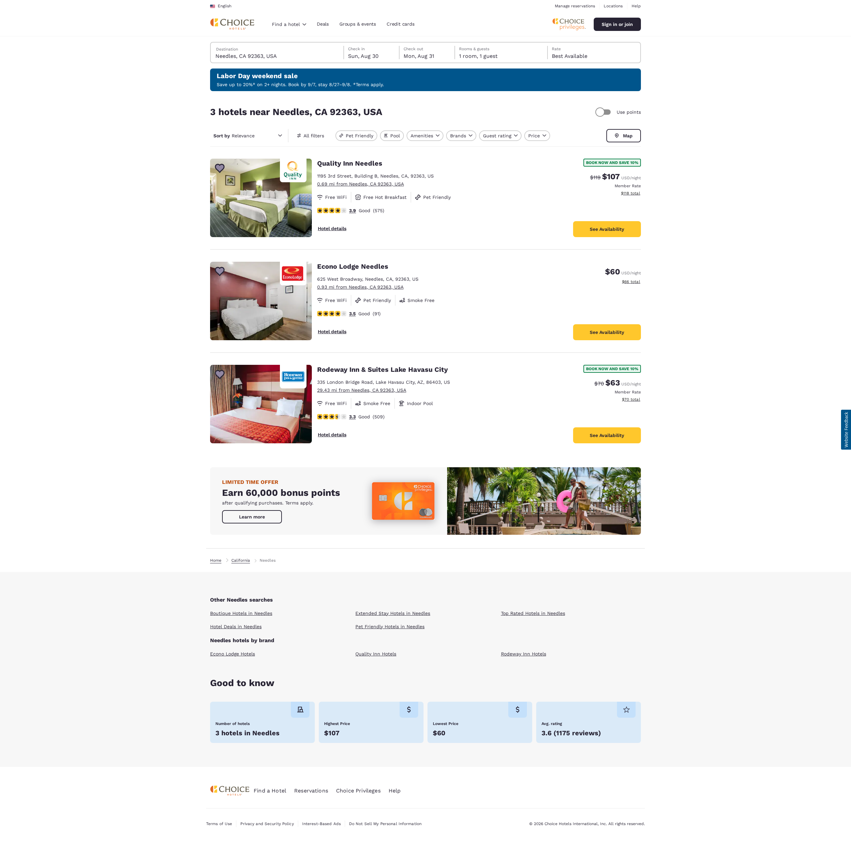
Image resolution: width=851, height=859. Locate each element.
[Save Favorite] (219, 168)
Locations (613, 6)
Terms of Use (219, 823)
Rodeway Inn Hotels (523, 653)
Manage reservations (575, 6)
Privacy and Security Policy (267, 823)
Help (636, 6)
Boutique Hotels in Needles (241, 613)
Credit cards (401, 24)
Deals (323, 24)
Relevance (234, 135)
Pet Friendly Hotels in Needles (390, 626)
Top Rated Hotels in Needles (533, 613)
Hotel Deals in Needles (236, 626)
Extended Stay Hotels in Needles (392, 613)
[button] (846, 430)
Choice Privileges (358, 790)
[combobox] (289, 24)
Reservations (311, 790)
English (224, 6)
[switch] (604, 112)
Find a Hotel (270, 790)
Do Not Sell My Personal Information (385, 823)
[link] (252, 516)
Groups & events (357, 24)
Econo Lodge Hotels (232, 653)
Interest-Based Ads (321, 823)
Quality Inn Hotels (375, 653)
